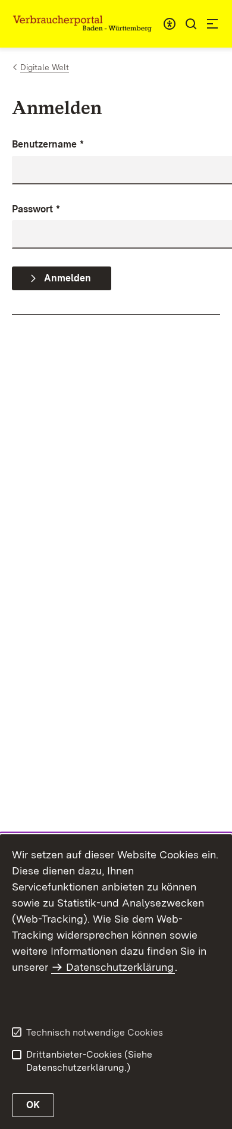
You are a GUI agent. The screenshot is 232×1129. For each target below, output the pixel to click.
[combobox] (169, 23)
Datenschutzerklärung (120, 967)
